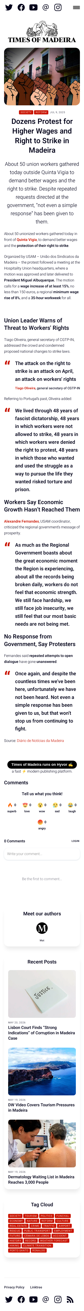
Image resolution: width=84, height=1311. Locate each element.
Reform (41, 112)
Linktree (36, 1287)
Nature (32, 1221)
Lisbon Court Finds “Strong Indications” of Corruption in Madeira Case (41, 1033)
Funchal (62, 1216)
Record (30, 1240)
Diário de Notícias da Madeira (40, 741)
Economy (16, 1221)
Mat (42, 940)
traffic (49, 1226)
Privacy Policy (14, 1287)
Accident (60, 1236)
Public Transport (37, 1231)
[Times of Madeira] (42, 32)
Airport (64, 1226)
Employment (63, 1231)
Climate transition (37, 1245)
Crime (35, 1226)
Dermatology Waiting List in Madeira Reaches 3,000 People (41, 1179)
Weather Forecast (54, 1240)
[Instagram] (57, 7)
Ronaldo (38, 1250)
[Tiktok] (46, 7)
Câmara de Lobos (36, 1236)
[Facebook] (21, 7)
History (15, 1240)
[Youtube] (33, 7)
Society (26, 112)
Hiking (14, 1245)
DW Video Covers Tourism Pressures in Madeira (41, 1107)
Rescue (15, 1231)
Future (15, 1236)
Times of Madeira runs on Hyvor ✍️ (42, 764)
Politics (46, 1216)
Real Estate (18, 1226)
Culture (63, 1221)
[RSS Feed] (69, 1299)
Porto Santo (19, 1250)
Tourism (31, 1216)
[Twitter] (9, 7)
